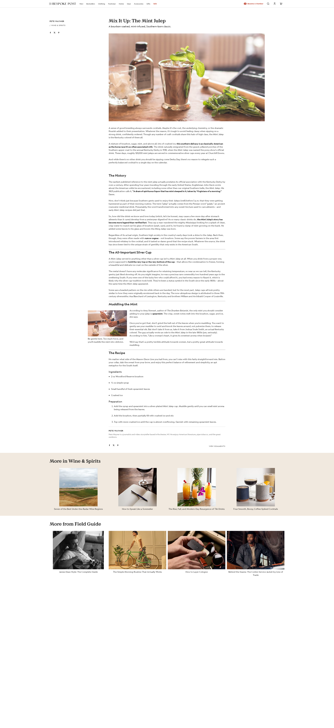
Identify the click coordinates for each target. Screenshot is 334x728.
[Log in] (274, 3)
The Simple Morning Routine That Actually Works (137, 571)
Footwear (112, 4)
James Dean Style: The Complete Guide (78, 571)
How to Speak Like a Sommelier (137, 509)
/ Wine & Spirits (57, 25)
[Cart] (281, 3)
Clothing (101, 4)
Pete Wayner (57, 21)
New (81, 4)
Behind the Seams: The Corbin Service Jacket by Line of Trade (255, 573)
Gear (129, 4)
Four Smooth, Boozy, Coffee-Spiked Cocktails (255, 509)
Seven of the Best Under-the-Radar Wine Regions (78, 509)
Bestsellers (90, 4)
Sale (155, 4)
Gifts (148, 4)
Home (121, 4)
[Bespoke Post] (61, 3)
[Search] (268, 3)
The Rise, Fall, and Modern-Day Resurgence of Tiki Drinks (197, 509)
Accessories (138, 4)
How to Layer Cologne (197, 571)
